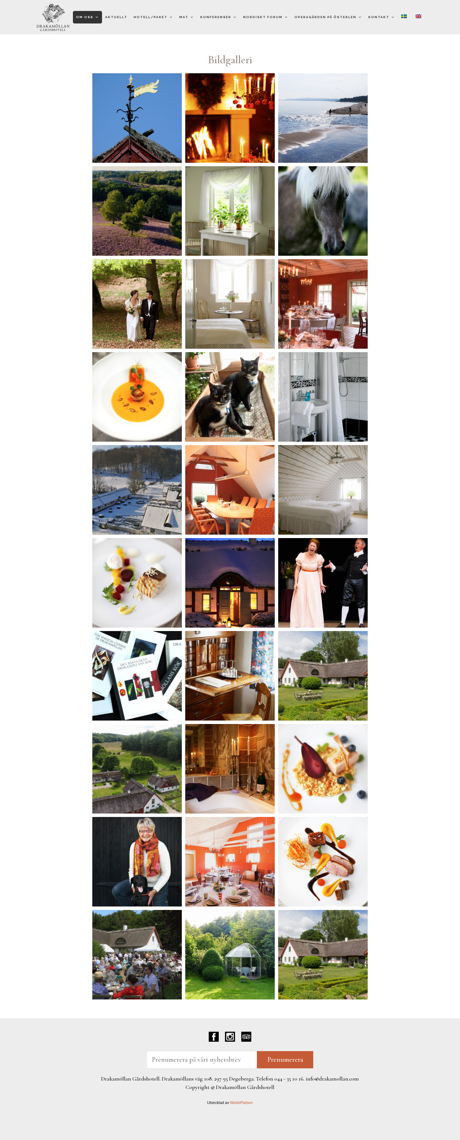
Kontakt (378, 17)
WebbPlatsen (241, 1103)
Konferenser (215, 17)
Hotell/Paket (150, 17)
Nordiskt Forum (263, 17)
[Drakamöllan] (53, 17)
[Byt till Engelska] (419, 17)
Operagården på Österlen (325, 17)
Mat (183, 17)
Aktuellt (116, 17)
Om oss (84, 17)
